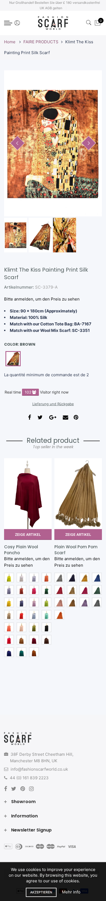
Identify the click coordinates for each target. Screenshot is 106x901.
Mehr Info (71, 892)
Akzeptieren (41, 892)
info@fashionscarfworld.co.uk (39, 769)
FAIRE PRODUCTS (40, 41)
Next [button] (88, 143)
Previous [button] (17, 143)
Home (10, 41)
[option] (53, 143)
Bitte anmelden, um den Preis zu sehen (42, 299)
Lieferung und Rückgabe (53, 404)
